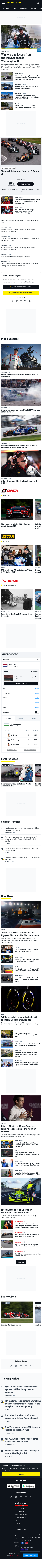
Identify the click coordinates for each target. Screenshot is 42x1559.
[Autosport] (9, 580)
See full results (30, 750)
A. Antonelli (15, 745)
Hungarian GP (15, 724)
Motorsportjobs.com (21, 1514)
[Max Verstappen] (8, 739)
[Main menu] (3, 2)
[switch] (36, 712)
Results (37, 688)
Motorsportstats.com (21, 1521)
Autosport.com (21, 1517)
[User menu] (38, 3)
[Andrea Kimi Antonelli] (8, 744)
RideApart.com (21, 1524)
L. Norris (14, 735)
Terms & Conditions (11, 1553)
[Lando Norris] (8, 735)
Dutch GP (13, 665)
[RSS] (29, 301)
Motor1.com (21, 1511)
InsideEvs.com (21, 1508)
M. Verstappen (16, 740)
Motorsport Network (17, 1556)
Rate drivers (12, 750)
